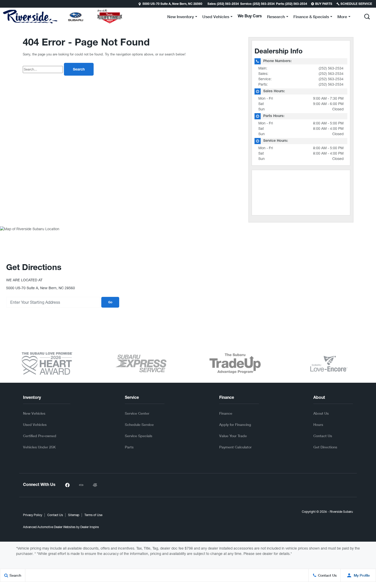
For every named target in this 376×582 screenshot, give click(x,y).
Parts (129, 447)
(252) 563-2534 (331, 68)
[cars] (81, 485)
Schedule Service (139, 424)
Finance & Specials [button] (311, 17)
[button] (367, 17)
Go (110, 302)
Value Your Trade (233, 436)
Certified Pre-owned (39, 436)
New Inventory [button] (180, 17)
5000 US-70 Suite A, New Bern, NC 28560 (172, 4)
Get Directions (325, 447)
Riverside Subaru (341, 512)
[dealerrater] (95, 485)
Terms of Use (93, 515)
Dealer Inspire (89, 527)
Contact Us (322, 436)
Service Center (137, 413)
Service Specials (138, 436)
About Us (321, 413)
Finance (225, 413)
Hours (318, 424)
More (342, 17)
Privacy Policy (32, 515)
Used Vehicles (35, 424)
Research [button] (276, 17)
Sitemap (73, 515)
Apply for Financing (235, 424)
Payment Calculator (235, 447)
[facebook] (67, 485)
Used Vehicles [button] (215, 17)
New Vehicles (34, 413)
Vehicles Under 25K (39, 447)
